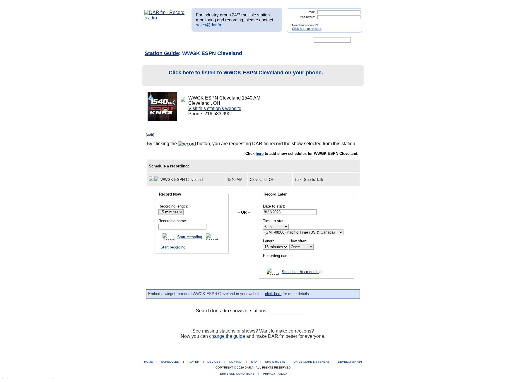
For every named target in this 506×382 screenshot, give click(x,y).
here (260, 153)
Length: (269, 241)
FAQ (254, 361)
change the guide (227, 336)
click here (273, 294)
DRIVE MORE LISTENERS (312, 361)
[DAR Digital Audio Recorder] (154, 40)
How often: (298, 241)
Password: (307, 17)
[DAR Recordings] (183, 40)
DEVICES (214, 361)
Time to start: (274, 221)
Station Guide (162, 53)
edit (150, 135)
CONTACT (236, 361)
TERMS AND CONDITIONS (236, 373)
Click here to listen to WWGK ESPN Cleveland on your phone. (246, 73)
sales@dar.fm (209, 24)
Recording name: (172, 221)
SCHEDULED (170, 361)
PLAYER (193, 361)
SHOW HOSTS (275, 361)
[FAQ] (258, 40)
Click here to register (307, 28)
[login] (353, 22)
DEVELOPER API (350, 361)
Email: (311, 12)
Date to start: (274, 206)
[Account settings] (281, 40)
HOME (149, 361)
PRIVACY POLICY (275, 373)
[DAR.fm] (164, 17)
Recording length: (173, 206)
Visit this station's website (214, 108)
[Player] (211, 40)
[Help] (235, 40)
